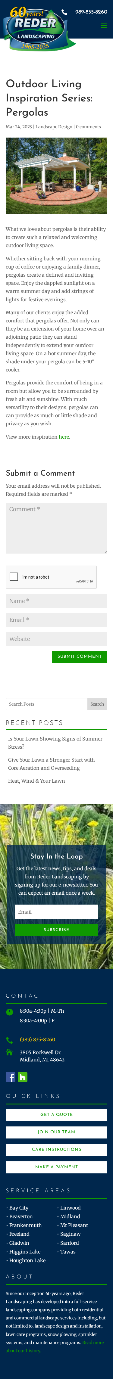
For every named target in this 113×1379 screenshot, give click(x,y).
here (64, 437)
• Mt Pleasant (72, 1225)
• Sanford (68, 1243)
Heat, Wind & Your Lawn (36, 781)
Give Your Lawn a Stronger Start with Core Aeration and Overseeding (51, 764)
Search (97, 704)
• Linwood (69, 1208)
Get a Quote (56, 1115)
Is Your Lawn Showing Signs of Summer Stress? (55, 743)
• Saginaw (69, 1234)
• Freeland (18, 1234)
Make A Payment (56, 1167)
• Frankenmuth (24, 1225)
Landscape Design (54, 126)
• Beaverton (19, 1216)
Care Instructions (56, 1150)
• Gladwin (17, 1243)
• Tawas (66, 1252)
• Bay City (17, 1208)
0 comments (88, 126)
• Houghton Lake (26, 1260)
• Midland (68, 1216)
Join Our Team (56, 1132)
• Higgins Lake (23, 1252)
